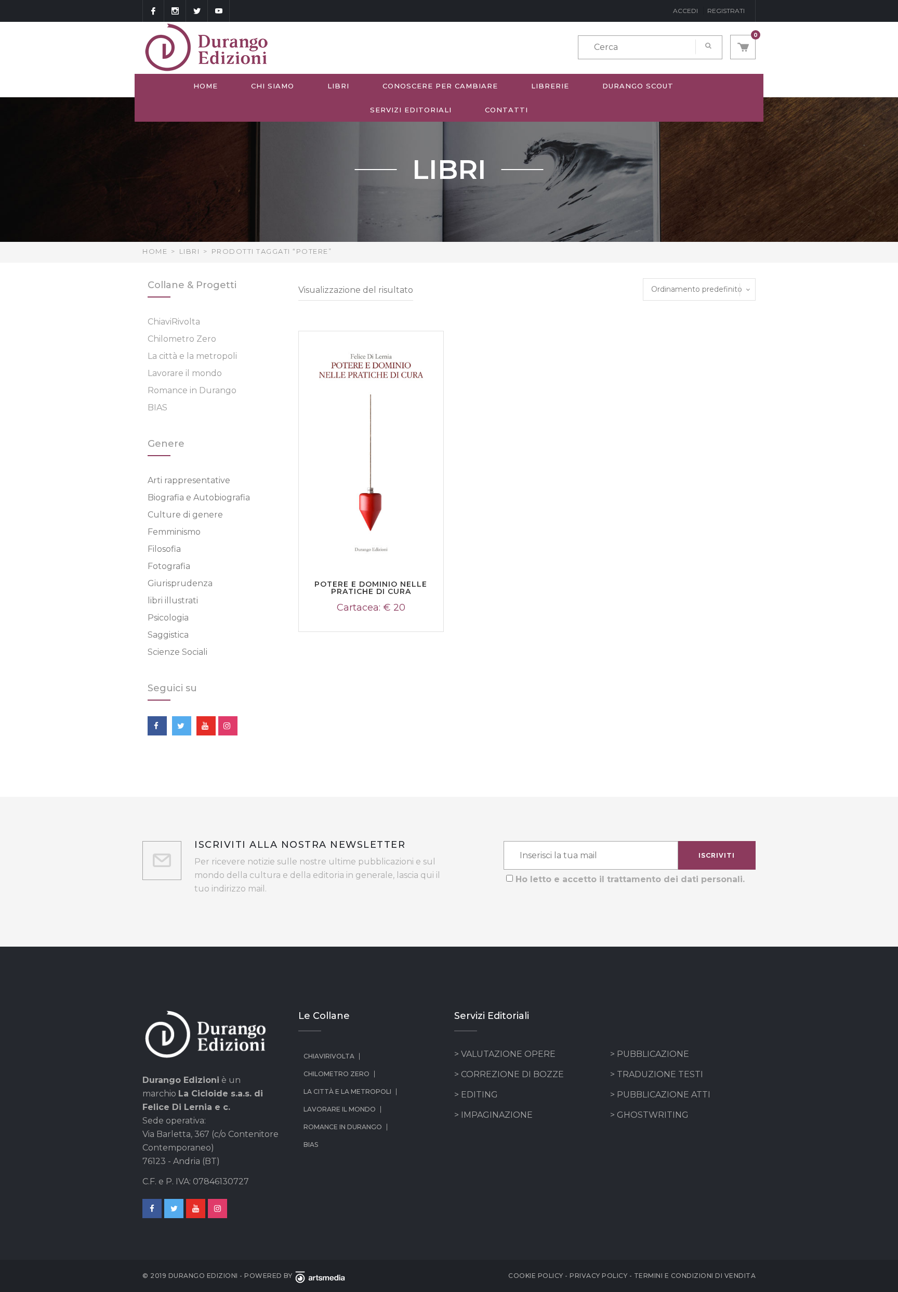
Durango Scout (638, 86)
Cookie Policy (535, 1276)
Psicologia (168, 618)
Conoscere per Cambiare (440, 86)
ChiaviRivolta (174, 322)
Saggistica (168, 635)
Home (205, 86)
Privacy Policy (598, 1276)
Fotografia (169, 566)
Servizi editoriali (411, 110)
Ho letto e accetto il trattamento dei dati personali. (630, 879)
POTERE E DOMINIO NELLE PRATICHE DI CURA (370, 587)
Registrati (726, 11)
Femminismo (174, 532)
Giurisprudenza (180, 583)
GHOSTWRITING (653, 1115)
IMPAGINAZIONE (497, 1115)
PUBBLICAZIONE (653, 1054)
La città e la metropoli (192, 356)
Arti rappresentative (189, 480)
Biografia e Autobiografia (199, 497)
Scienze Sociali (177, 652)
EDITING (479, 1095)
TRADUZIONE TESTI (660, 1074)
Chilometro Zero (182, 339)
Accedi (685, 11)
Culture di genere (185, 515)
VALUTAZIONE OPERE (508, 1054)
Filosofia (164, 549)
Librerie (550, 86)
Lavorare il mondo (185, 373)
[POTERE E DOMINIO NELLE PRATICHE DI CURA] (371, 450)
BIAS (157, 407)
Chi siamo (272, 86)
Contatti (506, 110)
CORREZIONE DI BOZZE (512, 1074)
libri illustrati (173, 600)
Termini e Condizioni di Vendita (695, 1276)
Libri (338, 86)
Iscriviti (716, 855)
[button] (743, 47)
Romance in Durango (192, 390)
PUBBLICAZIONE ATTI (663, 1095)
